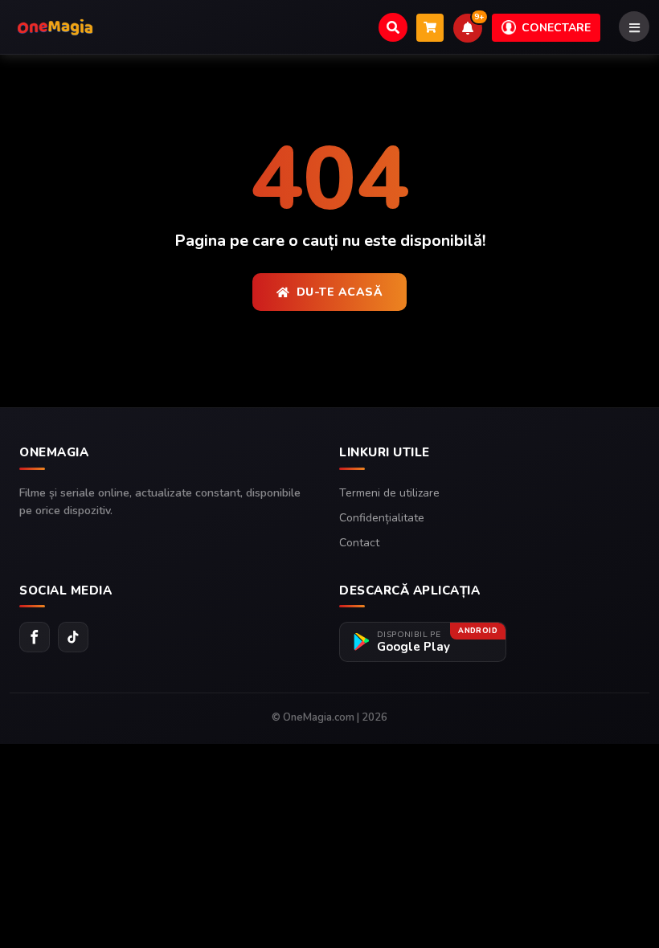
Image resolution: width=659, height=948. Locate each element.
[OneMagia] (55, 27)
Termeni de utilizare (389, 493)
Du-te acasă (340, 292)
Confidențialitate (381, 517)
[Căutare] (393, 27)
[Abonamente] (430, 28)
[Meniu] (634, 26)
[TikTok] (73, 637)
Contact (359, 542)
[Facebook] (34, 637)
